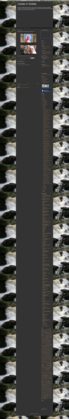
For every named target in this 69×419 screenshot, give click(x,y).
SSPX (49, 391)
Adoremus (43, 62)
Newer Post (19, 83)
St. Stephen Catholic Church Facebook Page (45, 48)
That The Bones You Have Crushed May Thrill (45, 295)
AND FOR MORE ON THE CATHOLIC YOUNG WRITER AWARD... (45, 270)
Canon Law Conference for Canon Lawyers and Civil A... (47, 114)
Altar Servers (48, 331)
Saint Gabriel (43, 248)
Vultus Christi (44, 272)
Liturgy (48, 365)
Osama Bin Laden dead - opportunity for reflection (46, 182)
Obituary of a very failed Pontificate (46, 233)
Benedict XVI (49, 333)
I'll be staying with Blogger (46, 155)
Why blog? (50, 397)
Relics (50, 384)
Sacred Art (46, 387)
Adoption (45, 330)
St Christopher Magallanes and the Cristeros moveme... (47, 145)
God (48, 355)
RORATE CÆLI (44, 194)
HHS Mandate (43, 357)
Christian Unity (48, 343)
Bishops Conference (44, 337)
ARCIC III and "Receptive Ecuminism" (46, 121)
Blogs (46, 338)
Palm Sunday (47, 377)
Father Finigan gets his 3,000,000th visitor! (46, 131)
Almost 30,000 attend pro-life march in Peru (46, 138)
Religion (45, 385)
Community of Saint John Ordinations (46, 116)
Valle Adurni (44, 230)
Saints (50, 388)
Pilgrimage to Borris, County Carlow (46, 292)
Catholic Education (44, 340)
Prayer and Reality (44, 289)
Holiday (47, 357)
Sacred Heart (50, 387)
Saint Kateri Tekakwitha (45, 388)
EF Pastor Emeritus (45, 238)
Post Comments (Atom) (24, 84)
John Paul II (46, 362)
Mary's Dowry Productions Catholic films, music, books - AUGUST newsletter (46, 246)
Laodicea (43, 217)
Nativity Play (49, 370)
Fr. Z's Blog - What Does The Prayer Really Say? (46, 224)
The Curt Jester (44, 260)
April (43, 185)
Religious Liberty (49, 385)
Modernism (49, 369)
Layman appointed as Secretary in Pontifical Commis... (47, 150)
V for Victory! (44, 241)
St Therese (46, 393)
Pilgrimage (42, 380)
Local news (42, 366)
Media (47, 368)
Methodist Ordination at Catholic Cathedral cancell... (47, 130)
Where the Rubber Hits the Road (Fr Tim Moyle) (46, 251)
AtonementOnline (44, 254)
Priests (42, 384)
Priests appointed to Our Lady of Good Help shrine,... (47, 118)
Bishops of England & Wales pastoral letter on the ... (46, 143)
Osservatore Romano (49, 376)
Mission (46, 369)
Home (28, 83)
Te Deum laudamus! (45, 235)
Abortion (49, 329)
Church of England (44, 345)
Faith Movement (44, 77)
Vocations (42, 397)
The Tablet (47, 394)
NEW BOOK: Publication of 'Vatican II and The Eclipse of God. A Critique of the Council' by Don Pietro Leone (46, 196)
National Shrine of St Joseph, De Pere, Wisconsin (47, 141)
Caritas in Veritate (27, 4)
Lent (48, 364)
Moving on (43, 317)
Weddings (47, 397)
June (43, 107)
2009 (43, 191)
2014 (43, 96)
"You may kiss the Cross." (46, 109)
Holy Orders (47, 358)
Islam (46, 361)
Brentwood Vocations (45, 79)
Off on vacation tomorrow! (46, 154)
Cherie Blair (50, 342)
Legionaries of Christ (43, 364)
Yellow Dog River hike (45, 167)
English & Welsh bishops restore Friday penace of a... (47, 157)
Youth (43, 398)
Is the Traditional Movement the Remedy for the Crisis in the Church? (46, 66)
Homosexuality (49, 359)
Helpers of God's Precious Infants (46, 74)
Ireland (42, 361)
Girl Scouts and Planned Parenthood (46, 112)
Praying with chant (44, 276)
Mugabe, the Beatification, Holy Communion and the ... (47, 135)
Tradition (45, 395)
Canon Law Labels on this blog (46, 51)
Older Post (37, 83)
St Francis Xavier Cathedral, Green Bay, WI (46, 120)
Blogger (38, 413)
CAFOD (49, 338)
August (44, 105)
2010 (43, 190)
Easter (47, 350)
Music (45, 370)
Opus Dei (49, 373)
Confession (50, 345)
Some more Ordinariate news (46, 176)
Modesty (42, 370)
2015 (43, 95)
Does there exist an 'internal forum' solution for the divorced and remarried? (46, 53)
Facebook (49, 353)
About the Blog (44, 228)
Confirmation (44, 346)
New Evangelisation (43, 373)
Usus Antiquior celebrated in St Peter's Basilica (47, 148)
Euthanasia (42, 353)
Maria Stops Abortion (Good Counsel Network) (46, 221)
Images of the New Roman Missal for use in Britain (47, 111)
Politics (46, 381)
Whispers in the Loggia (45, 263)
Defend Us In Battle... (45, 257)
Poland (42, 381)
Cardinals (46, 339)
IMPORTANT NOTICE (44, 255)
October (44, 103)
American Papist (44, 324)
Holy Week (50, 358)
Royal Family (43, 387)
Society (42, 391)
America (43, 332)
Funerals (45, 355)
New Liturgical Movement (45, 198)
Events (46, 353)
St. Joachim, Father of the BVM (46, 205)
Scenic (44, 389)
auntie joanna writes (45, 268)
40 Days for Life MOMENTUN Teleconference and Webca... (47, 169)
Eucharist (45, 352)
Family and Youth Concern (45, 81)
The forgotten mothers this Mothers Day (46, 175)
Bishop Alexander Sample (46, 335)
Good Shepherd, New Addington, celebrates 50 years (47, 126)
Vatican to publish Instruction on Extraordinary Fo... (47, 166)
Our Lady (43, 377)
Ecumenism (49, 351)
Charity (44, 342)
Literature (45, 365)
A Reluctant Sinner (44, 323)
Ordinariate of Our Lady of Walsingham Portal (45, 319)
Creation (48, 347)
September (44, 104)
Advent (47, 330)
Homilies (44, 359)
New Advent (43, 80)
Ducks (43, 202)
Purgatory (47, 384)
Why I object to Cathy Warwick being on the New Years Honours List (46, 308)
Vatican (45, 396)
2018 (43, 94)
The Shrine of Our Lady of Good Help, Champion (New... (47, 123)
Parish (49, 378)
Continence (49, 346)
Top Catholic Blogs (44, 82)
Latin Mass (48, 363)
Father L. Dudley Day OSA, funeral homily (46, 153)
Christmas (42, 344)
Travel (48, 395)
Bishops (47, 336)
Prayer (47, 382)
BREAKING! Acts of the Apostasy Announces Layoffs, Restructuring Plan (46, 304)
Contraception (43, 347)
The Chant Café (44, 275)
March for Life (48, 366)
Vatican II (49, 396)
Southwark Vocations (44, 78)
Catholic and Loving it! (45, 314)
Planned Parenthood (48, 380)
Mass (49, 367)
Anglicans (48, 332)
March (44, 186)
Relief (42, 385)
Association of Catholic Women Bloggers (45, 201)
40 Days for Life (43, 329)
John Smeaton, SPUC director (46, 284)
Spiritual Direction (46, 391)
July (43, 106)
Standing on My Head (45, 278)
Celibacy (48, 341)
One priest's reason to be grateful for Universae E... (47, 159)
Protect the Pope (44, 207)
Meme (43, 369)
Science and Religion (48, 389)
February (44, 187)
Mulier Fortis (44, 300)
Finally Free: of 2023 (44, 242)
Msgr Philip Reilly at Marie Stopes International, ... (47, 147)
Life (50, 364)
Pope (50, 381)
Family (47, 354)
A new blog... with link (44, 236)
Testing (43, 298)
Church (47, 344)
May (43, 108)
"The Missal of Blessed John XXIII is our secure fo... (47, 160)
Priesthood (48, 383)
